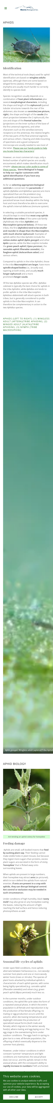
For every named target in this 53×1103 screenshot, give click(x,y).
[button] (6, 8)
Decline (14, 1097)
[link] (26, 8)
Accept (39, 1097)
